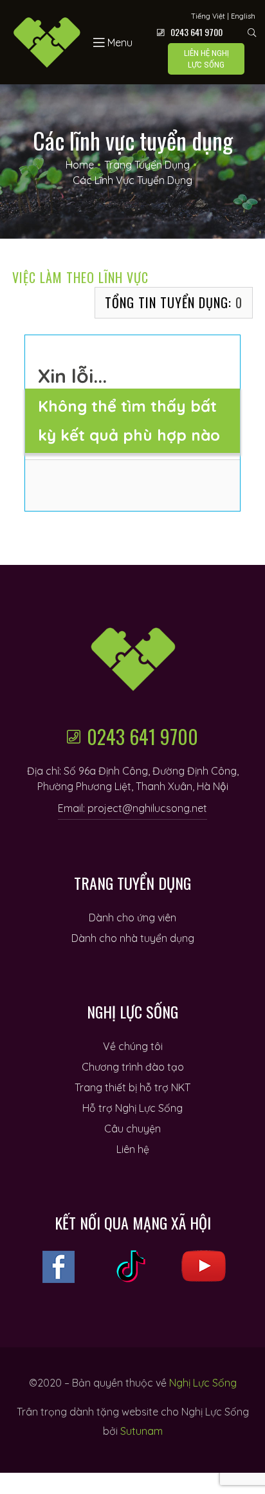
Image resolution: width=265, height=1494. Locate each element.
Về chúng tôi (133, 1046)
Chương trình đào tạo (133, 1066)
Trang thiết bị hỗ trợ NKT (132, 1087)
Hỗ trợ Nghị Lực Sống (132, 1108)
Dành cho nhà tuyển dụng (132, 938)
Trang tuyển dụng (147, 164)
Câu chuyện (132, 1128)
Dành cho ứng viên (132, 917)
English (243, 16)
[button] (206, 59)
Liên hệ (132, 1149)
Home (80, 164)
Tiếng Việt (208, 16)
